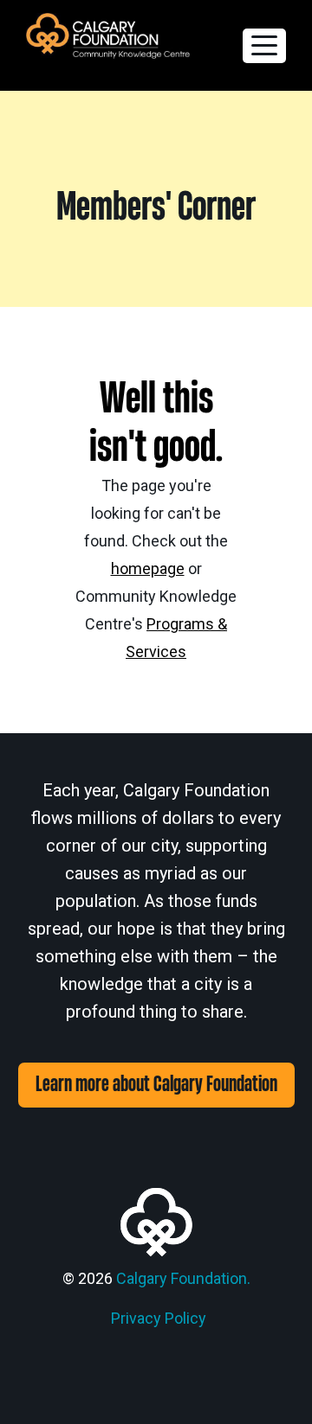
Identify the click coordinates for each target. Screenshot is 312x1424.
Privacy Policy (158, 1318)
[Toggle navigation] (264, 45)
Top (292, 1400)
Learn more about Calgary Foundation (156, 1084)
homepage (148, 568)
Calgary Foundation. (183, 1278)
